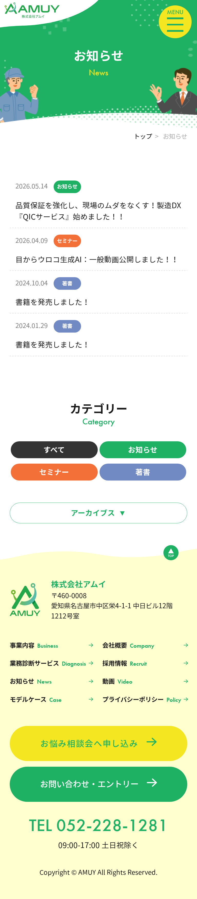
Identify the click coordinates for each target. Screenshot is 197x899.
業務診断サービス (48, 663)
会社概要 (128, 646)
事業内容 (34, 646)
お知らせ (142, 450)
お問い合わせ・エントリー (89, 784)
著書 (142, 472)
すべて (54, 450)
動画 (117, 681)
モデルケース (36, 700)
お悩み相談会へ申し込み (89, 743)
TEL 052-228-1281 (98, 825)
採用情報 (124, 663)
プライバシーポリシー (141, 700)
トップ (143, 136)
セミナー (54, 472)
